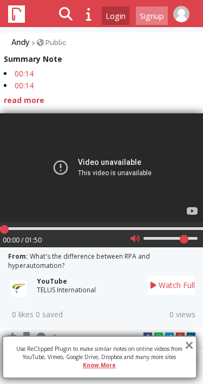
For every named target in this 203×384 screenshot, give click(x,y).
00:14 (24, 73)
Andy (20, 42)
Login (116, 15)
